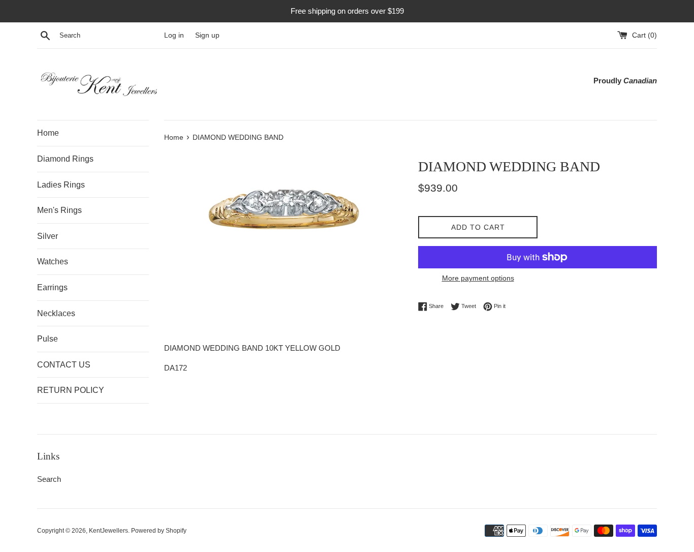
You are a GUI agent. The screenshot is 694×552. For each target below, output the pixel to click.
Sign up (207, 35)
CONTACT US (63, 364)
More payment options (478, 278)
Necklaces (56, 313)
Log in (174, 35)
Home (48, 133)
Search (49, 479)
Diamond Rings (65, 159)
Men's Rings (59, 210)
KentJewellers (108, 530)
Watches (52, 261)
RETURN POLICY (70, 390)
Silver (47, 236)
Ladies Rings (61, 184)
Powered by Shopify (158, 530)
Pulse (47, 338)
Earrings (52, 287)
